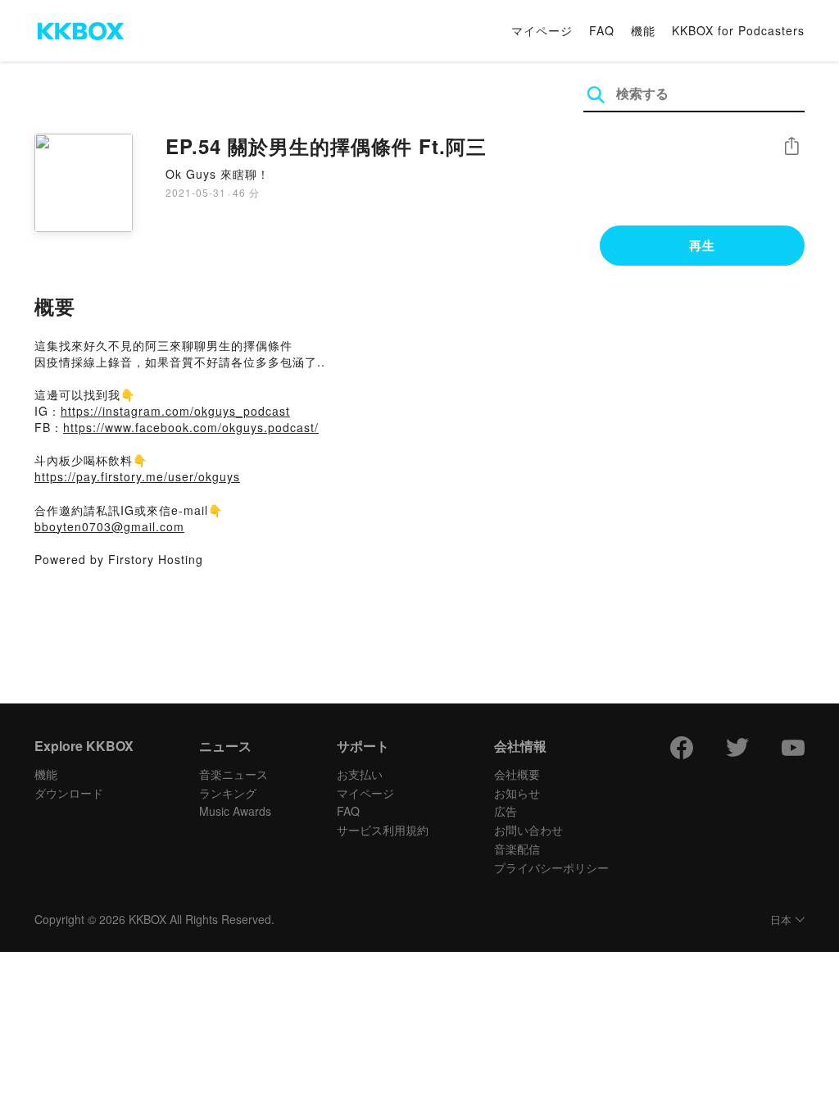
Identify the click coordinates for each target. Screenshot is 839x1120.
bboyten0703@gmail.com (109, 526)
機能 (643, 30)
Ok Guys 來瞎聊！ (218, 174)
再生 (702, 245)
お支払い (360, 774)
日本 (780, 920)
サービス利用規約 (383, 830)
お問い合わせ (528, 830)
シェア (791, 146)
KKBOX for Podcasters (738, 30)
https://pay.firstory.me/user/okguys (137, 476)
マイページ (542, 30)
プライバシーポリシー (551, 867)
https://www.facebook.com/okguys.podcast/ (191, 427)
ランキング (227, 793)
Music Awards (235, 811)
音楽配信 (517, 848)
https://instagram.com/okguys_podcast (175, 411)
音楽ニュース (233, 774)
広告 (505, 811)
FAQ (602, 30)
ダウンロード (68, 793)
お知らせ (517, 793)
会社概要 (517, 774)
